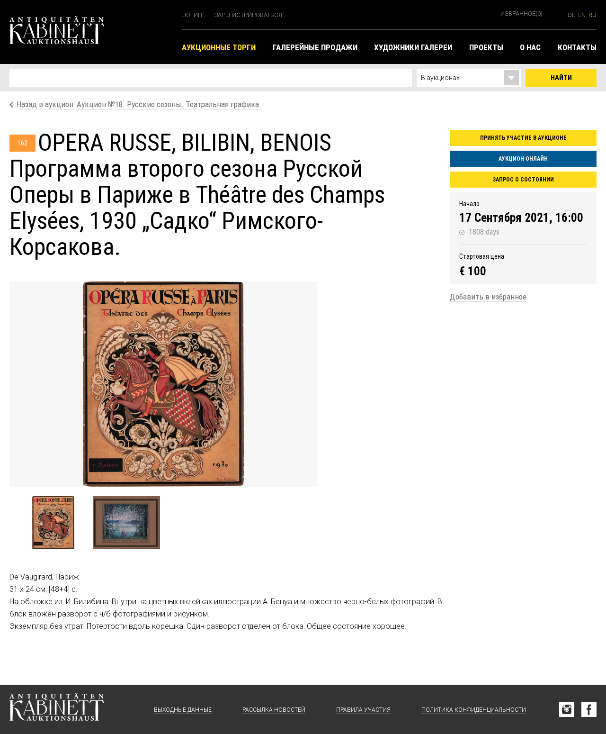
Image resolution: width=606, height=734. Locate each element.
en (582, 14)
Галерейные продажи (315, 47)
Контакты (577, 47)
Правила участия (363, 710)
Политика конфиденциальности (473, 710)
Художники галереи (413, 47)
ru (592, 14)
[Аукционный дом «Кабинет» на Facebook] (589, 709)
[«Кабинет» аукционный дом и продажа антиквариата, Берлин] (91, 32)
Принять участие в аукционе (523, 138)
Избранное (521, 13)
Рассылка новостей (273, 710)
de (571, 14)
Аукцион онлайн (523, 158)
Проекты (486, 47)
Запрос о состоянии (523, 179)
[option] (163, 384)
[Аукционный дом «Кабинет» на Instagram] (566, 709)
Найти (561, 77)
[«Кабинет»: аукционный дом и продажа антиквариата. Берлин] (56, 709)
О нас (530, 47)
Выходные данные (183, 710)
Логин (192, 14)
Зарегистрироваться (248, 14)
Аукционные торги (219, 47)
